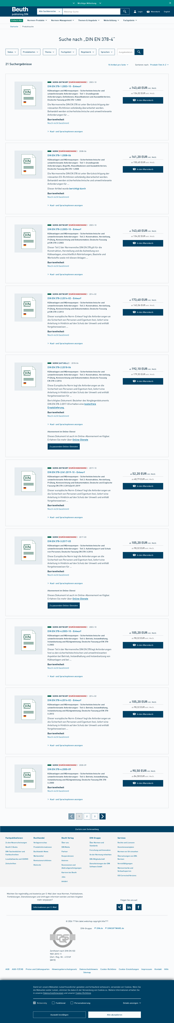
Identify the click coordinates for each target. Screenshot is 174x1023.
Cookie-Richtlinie (83, 992)
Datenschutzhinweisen (53, 992)
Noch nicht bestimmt (58, 123)
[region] (87, 997)
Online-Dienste (80, 439)
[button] (138, 11)
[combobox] (91, 11)
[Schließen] (170, 3)
